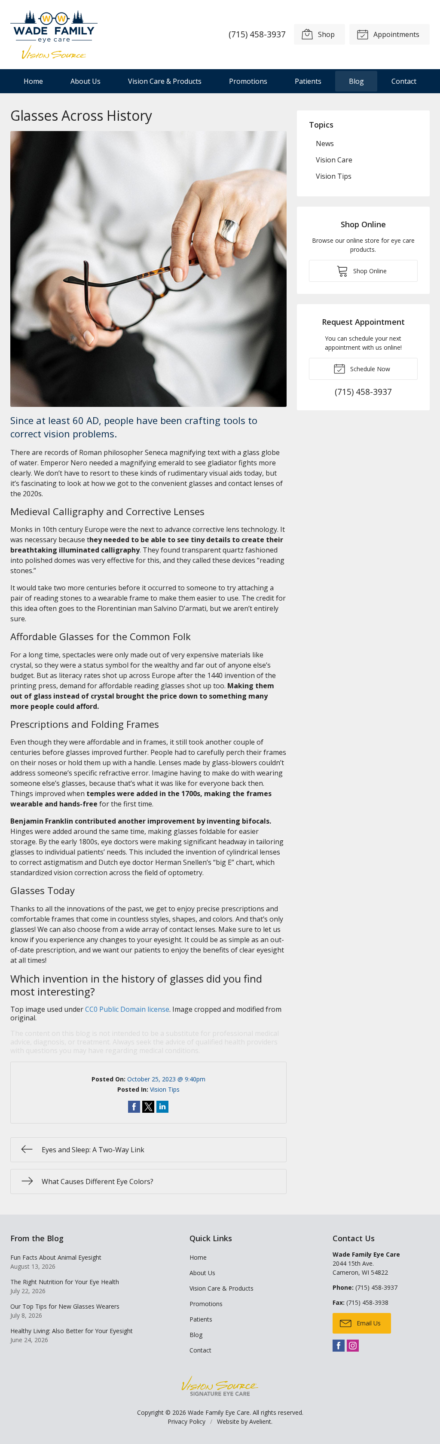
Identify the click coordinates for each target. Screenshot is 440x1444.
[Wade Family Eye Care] (54, 34)
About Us (85, 81)
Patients (308, 81)
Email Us (368, 1323)
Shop (325, 34)
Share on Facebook (134, 1107)
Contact (403, 81)
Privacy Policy (186, 1421)
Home (33, 81)
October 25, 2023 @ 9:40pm (166, 1079)
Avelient (260, 1421)
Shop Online (369, 271)
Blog (356, 81)
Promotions (248, 81)
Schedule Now (369, 369)
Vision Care (334, 160)
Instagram (353, 1346)
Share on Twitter (148, 1107)
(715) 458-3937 (257, 34)
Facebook (339, 1346)
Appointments (395, 34)
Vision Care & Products (165, 81)
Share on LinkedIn (162, 1107)
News (325, 143)
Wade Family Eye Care (219, 1412)
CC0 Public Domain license (127, 1009)
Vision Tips (165, 1089)
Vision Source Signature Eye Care (220, 1386)
